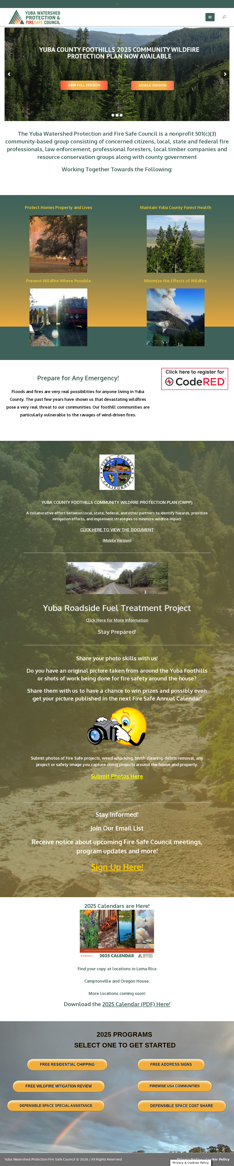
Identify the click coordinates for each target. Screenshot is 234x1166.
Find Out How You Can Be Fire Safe (113, 66)
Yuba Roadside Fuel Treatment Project (117, 608)
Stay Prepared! (117, 631)
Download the (117, 1003)
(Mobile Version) (117, 540)
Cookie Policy (217, 1159)
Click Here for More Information (117, 620)
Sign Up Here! (117, 867)
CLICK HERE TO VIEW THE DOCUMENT (117, 529)
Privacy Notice (190, 1159)
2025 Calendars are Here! (117, 905)
